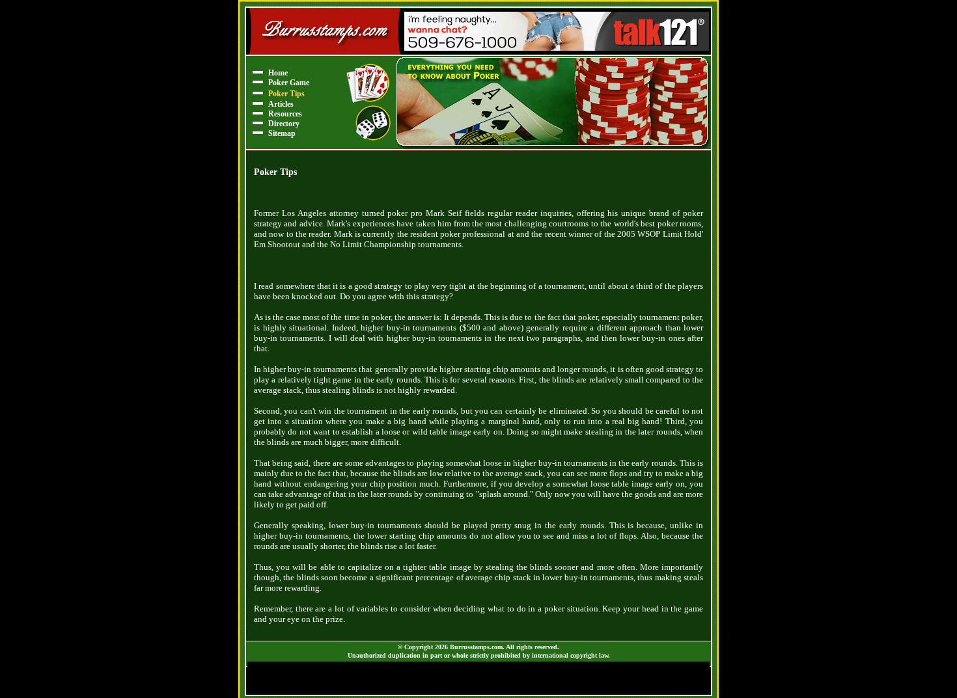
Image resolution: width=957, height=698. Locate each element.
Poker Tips (286, 93)
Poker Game (288, 82)
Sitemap (282, 133)
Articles (281, 104)
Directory (283, 123)
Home (278, 72)
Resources (285, 113)
